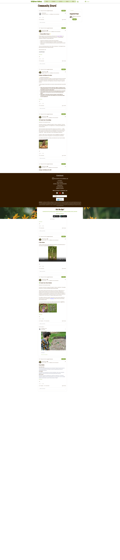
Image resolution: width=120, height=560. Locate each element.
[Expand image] (43, 134)
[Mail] (53, 535)
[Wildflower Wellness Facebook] (57, 550)
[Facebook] (63, 550)
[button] (60, 1)
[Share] (65, 13)
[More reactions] (43, 17)
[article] (52, 15)
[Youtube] (60, 550)
